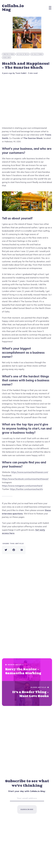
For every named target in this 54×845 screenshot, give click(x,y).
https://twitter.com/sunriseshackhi (26, 489)
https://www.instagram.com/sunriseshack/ (22, 485)
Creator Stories (8, 54)
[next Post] (27, 669)
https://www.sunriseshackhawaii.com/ (29, 472)
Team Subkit (20, 73)
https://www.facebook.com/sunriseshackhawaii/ (25, 479)
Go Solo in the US (23, 54)
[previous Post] (27, 693)
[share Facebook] (14, 550)
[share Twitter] (6, 550)
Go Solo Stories (37, 54)
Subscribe (27, 809)
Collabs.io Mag (13, 7)
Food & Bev (6, 57)
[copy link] (22, 550)
